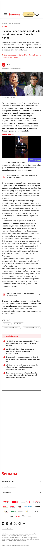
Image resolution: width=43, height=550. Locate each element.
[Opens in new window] (7, 523)
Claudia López (18, 324)
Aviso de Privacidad (9, 529)
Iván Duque (6, 324)
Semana (4, 23)
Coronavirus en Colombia (11, 328)
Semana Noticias (14, 23)
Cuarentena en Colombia (31, 328)
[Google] (3, 523)
